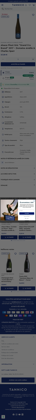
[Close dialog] (34, 201)
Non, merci (27, 218)
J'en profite (27, 213)
